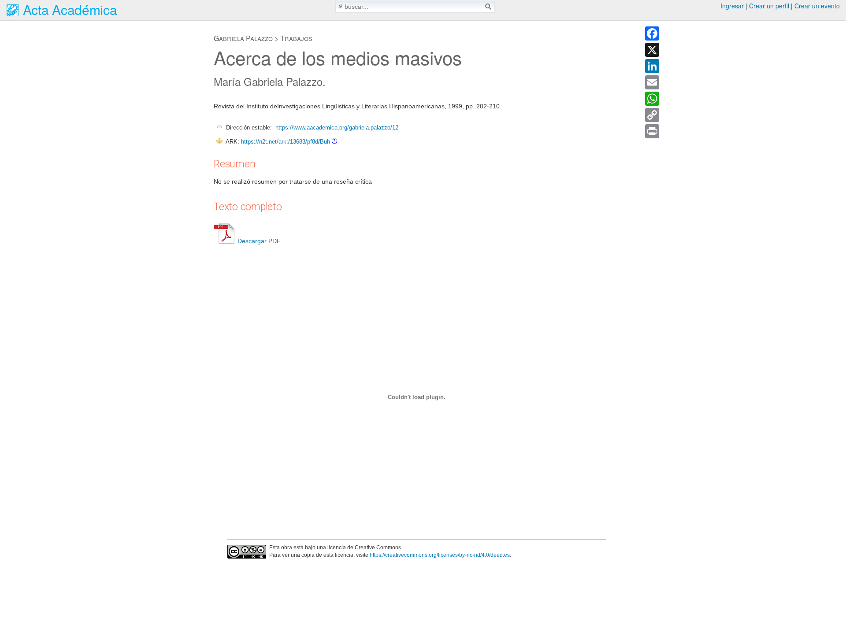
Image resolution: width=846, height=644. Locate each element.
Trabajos (296, 38)
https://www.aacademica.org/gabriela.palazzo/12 (336, 127)
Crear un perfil (769, 5)
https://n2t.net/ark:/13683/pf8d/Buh (285, 141)
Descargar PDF (259, 240)
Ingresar (732, 5)
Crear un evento (817, 5)
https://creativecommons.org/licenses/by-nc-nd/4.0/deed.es (440, 555)
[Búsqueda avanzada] (340, 6)
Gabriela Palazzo (243, 38)
